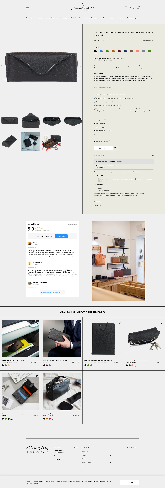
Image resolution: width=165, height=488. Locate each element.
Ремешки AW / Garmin (70, 18)
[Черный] (9, 419)
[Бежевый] (9, 365)
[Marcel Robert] (82, 7)
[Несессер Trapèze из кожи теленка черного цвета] (61, 391)
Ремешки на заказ (34, 18)
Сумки (120, 18)
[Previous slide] (2, 66)
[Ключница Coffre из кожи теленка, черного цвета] (144, 338)
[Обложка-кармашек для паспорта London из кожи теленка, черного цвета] (103, 338)
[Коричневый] (131, 51)
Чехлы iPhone (51, 18)
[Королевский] (101, 51)
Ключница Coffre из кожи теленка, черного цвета (138, 361)
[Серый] (143, 51)
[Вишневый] (50, 419)
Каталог (86, 447)
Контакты (131, 447)
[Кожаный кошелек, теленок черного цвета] (61, 338)
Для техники (108, 18)
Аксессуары (132, 18)
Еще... (11, 366)
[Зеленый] (107, 51)
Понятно (129, 482)
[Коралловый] (137, 51)
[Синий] (125, 51)
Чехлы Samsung (92, 18)
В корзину (103, 148)
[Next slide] (80, 66)
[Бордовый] (119, 51)
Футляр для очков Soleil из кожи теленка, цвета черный (14, 361)
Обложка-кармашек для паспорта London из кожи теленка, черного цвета (98, 361)
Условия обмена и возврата (66, 447)
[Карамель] (113, 51)
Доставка (58, 455)
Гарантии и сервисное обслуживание (64, 451)
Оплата (57, 459)
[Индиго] (130, 365)
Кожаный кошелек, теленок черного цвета (55, 361)
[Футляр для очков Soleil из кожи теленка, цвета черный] (20, 338)
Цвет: (97, 47)
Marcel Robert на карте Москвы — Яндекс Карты (52, 296)
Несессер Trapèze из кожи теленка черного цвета (55, 414)
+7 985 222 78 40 (37, 452)
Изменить (119, 161)
